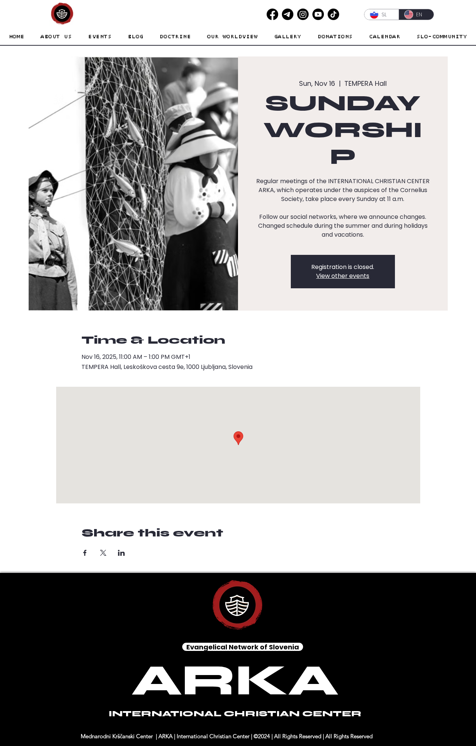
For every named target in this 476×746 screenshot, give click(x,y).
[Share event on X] (103, 553)
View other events (342, 276)
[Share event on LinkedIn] (121, 553)
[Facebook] (272, 14)
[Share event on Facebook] (85, 553)
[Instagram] (303, 14)
